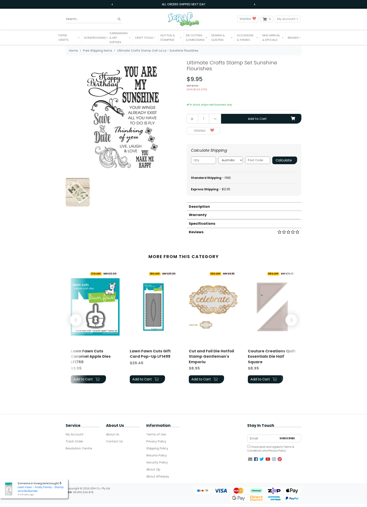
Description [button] (199, 206)
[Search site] (119, 19)
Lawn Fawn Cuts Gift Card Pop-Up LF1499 (150, 353)
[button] (69, 37)
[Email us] (250, 459)
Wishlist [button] (246, 19)
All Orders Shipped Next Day (183, 4)
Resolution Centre (79, 448)
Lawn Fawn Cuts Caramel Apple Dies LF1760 (91, 356)
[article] (95, 327)
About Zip (153, 469)
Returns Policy (156, 455)
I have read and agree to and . (270, 448)
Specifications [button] (202, 223)
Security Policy (157, 462)
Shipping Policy (157, 448)
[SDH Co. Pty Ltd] (183, 19)
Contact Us (114, 441)
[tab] (244, 206)
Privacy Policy (156, 441)
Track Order (74, 441)
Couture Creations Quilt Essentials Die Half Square (272, 356)
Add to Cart (257, 118)
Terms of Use (156, 434)
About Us (112, 434)
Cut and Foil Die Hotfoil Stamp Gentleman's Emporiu (211, 356)
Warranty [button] (198, 214)
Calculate (284, 160)
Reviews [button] (196, 232)
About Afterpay (157, 476)
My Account (286, 19)
